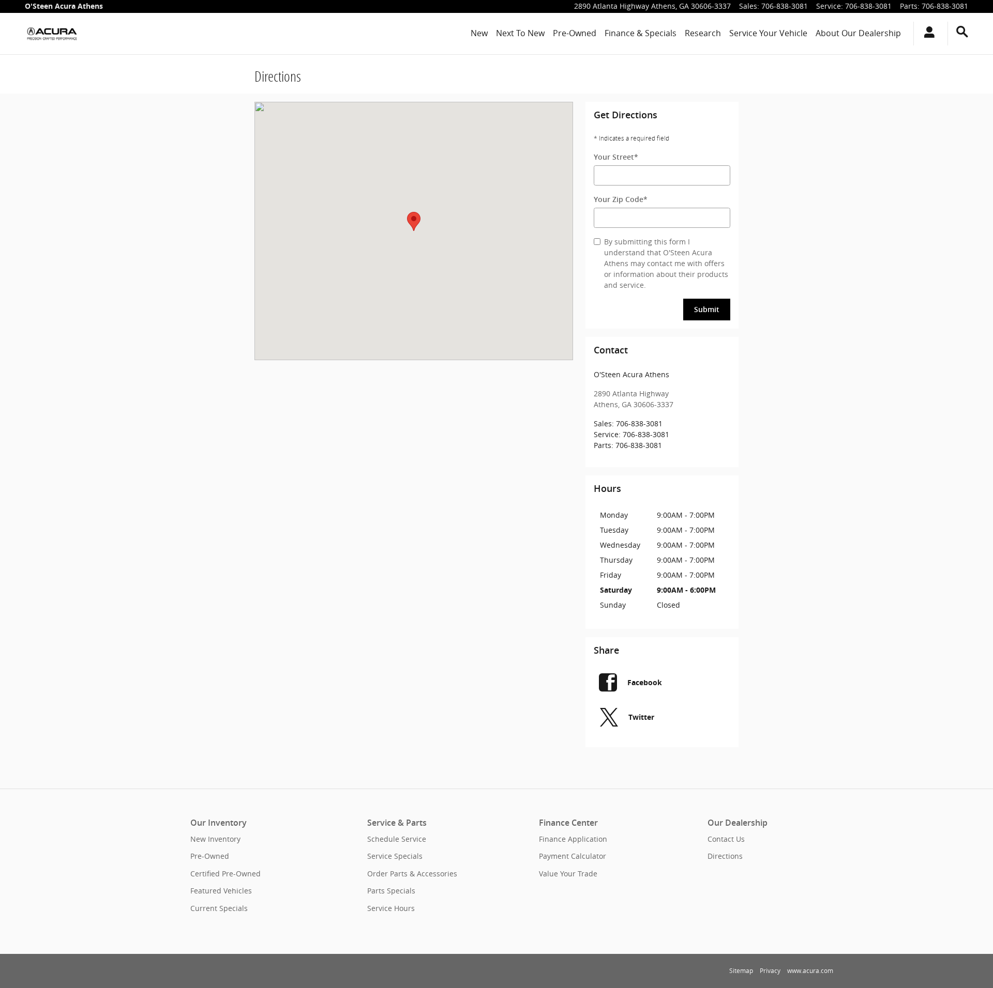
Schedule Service (396, 839)
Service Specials (395, 856)
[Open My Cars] (926, 33)
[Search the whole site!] (962, 32)
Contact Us (726, 839)
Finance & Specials (640, 33)
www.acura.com (810, 970)
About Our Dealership (858, 33)
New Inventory (215, 839)
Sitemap (741, 970)
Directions (725, 856)
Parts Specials (391, 891)
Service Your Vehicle (768, 33)
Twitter (641, 717)
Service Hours (391, 908)
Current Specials (219, 908)
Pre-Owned (574, 33)
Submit (706, 309)
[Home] (52, 33)
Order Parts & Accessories (412, 873)
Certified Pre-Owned (225, 873)
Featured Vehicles (221, 891)
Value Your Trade (568, 873)
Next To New (520, 33)
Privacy (770, 970)
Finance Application (573, 839)
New (479, 33)
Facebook (644, 682)
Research (703, 33)
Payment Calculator (572, 856)
